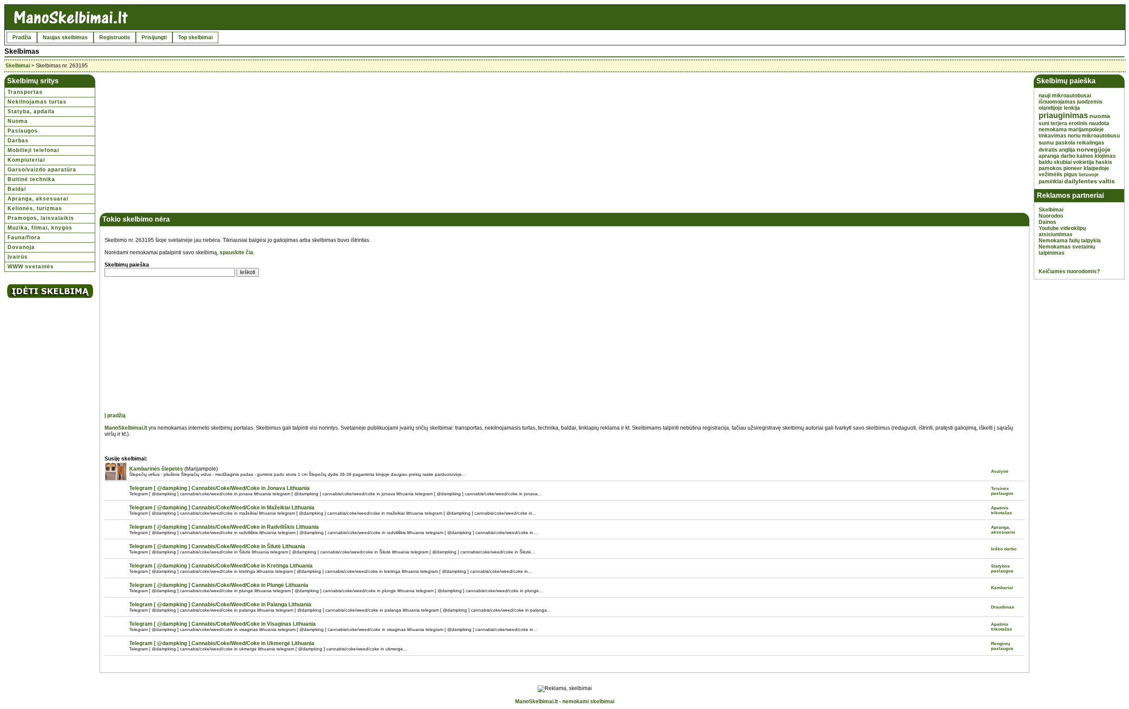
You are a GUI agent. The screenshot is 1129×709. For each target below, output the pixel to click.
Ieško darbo (1004, 548)
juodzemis (1090, 102)
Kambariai (1002, 587)
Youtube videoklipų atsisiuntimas (1062, 231)
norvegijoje (1093, 149)
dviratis (1048, 150)
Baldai (16, 189)
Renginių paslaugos (1002, 646)
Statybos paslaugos (1002, 568)
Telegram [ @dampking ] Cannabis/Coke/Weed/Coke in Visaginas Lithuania (222, 624)
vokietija (1083, 162)
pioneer (1072, 168)
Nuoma (17, 121)
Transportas (25, 92)
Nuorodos (1051, 216)
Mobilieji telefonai (33, 150)
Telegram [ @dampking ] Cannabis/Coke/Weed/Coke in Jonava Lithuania (219, 488)
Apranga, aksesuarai (37, 199)
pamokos (1050, 168)
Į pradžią (115, 415)
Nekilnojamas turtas (37, 102)
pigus (1070, 174)
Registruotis (114, 37)
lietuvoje (1089, 174)
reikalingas (1090, 143)
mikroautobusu (1101, 136)
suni (1044, 123)
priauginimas (1063, 115)
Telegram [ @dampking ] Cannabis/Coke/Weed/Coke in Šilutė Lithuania (217, 546)
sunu (1046, 142)
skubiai (1063, 162)
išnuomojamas (1057, 102)
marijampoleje (1086, 129)
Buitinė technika (31, 179)
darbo (1068, 156)
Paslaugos (22, 131)
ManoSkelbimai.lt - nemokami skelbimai (564, 701)
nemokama (1053, 129)
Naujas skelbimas (65, 37)
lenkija (1072, 108)
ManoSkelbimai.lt (126, 428)
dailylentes (1080, 181)
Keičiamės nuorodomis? (1069, 271)
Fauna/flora (24, 237)
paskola (1065, 143)
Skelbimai (17, 66)
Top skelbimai (195, 37)
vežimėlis (1050, 174)
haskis (1103, 162)
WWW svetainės (30, 267)
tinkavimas (1052, 136)
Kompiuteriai (26, 160)
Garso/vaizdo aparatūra (41, 170)
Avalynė (1000, 471)
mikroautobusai (1071, 96)
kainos (1085, 156)
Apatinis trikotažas (1001, 510)
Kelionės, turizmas (34, 208)
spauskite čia (236, 252)
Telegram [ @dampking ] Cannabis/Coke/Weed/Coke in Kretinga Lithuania (221, 566)
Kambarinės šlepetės (156, 469)
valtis (1107, 181)
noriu (1074, 136)
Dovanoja (21, 247)
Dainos (1047, 222)
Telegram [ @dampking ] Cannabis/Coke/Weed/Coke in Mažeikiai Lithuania (221, 508)
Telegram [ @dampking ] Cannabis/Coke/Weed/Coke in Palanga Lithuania (220, 604)
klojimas (1105, 156)
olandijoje (1050, 108)
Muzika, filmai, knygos (39, 228)
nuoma (1099, 115)
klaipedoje (1096, 168)
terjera (1058, 123)
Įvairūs (17, 257)
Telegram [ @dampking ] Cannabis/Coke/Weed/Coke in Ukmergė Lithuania (221, 643)
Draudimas (1002, 607)
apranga (1049, 156)
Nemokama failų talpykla (1070, 241)
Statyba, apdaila (31, 111)
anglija (1067, 150)
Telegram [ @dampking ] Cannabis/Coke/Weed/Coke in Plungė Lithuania (218, 585)
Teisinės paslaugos (1002, 491)
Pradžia (21, 37)
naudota (1099, 123)
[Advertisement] (178, 140)
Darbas (18, 140)
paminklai (1051, 181)
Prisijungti (154, 37)
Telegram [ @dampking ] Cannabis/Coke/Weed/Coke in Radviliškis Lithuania (224, 527)
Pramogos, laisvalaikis (40, 218)
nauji (1044, 96)
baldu (1045, 162)
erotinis (1078, 123)
